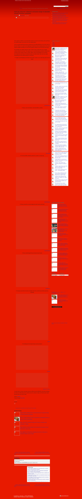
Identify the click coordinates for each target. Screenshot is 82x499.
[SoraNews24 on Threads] (57, 0)
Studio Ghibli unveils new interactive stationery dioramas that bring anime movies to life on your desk (61, 90)
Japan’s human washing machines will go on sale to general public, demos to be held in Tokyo (61, 156)
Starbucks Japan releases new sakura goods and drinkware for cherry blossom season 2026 (61, 167)
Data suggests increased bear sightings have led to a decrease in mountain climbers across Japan (38, 478)
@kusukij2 (48, 153)
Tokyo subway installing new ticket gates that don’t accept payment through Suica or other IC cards (60, 174)
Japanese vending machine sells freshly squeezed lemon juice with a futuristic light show (61, 149)
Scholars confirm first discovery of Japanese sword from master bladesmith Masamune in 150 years (22, 453)
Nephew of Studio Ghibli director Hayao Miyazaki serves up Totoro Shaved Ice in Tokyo (60, 69)
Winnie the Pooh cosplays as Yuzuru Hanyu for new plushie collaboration (62, 239)
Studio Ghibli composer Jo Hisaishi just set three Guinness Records (60, 107)
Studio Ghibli (64, 8)
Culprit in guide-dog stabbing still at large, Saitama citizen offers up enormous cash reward (42, 453)
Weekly (53, 43)
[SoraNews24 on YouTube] (59, 0)
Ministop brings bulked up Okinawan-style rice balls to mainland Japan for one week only (59, 23)
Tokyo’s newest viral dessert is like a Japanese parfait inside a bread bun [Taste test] (61, 139)
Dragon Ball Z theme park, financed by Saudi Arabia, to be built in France (63, 234)
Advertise (15, 496)
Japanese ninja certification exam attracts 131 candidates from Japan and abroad (61, 177)
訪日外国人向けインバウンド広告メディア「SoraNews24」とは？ (58, 293)
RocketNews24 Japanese (64, 0)
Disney (29, 408)
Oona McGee (16, 15)
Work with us (23, 496)
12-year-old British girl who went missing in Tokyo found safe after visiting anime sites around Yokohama (61, 118)
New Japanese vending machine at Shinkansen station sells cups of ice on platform (61, 142)
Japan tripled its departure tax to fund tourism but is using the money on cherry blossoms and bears (38, 469)
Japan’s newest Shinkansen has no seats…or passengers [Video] (61, 170)
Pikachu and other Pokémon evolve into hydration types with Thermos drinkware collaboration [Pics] (61, 79)
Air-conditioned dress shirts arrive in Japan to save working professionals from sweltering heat (61, 125)
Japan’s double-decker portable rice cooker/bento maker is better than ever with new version (63, 249)
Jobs (67, 8)
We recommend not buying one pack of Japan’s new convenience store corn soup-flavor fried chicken (61, 114)
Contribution (31, 496)
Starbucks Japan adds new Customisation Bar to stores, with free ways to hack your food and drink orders (60, 20)
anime (19, 408)
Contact (27, 496)
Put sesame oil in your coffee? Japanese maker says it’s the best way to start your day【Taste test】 (61, 184)
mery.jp (48, 371)
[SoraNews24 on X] (58, 0)
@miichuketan (47, 105)
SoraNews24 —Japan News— (25, 4)
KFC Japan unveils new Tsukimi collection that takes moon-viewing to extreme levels (63, 268)
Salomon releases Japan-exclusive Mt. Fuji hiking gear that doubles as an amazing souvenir (61, 180)
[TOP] (18, 8)
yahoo (49, 341)
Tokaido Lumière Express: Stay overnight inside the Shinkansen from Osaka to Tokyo (60, 13)
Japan (17, 408)
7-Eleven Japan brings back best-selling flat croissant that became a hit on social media (61, 104)
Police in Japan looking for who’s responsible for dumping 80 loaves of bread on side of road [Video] (38, 471)
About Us (19, 496)
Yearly (53, 46)
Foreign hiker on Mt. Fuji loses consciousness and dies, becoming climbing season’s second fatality (61, 111)
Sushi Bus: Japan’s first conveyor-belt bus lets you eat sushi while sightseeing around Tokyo (61, 87)
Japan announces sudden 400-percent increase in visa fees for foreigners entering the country (61, 153)
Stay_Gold (22, 397)
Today (53, 42)
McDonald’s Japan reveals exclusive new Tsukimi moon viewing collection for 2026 (59, 16)
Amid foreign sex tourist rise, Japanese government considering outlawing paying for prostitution (60, 76)
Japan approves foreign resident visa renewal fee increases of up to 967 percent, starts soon (60, 18)
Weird (61, 8)
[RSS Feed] (60, 0)
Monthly (53, 45)
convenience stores (24, 408)
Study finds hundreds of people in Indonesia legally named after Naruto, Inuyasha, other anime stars (61, 146)
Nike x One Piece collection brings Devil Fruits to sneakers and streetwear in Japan (60, 56)
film (31, 408)
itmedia (18, 396)
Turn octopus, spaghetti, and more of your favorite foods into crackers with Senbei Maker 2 (63, 254)
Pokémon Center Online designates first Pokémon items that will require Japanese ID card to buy (61, 132)
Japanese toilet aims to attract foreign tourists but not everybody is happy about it (61, 135)
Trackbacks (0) (16, 457)
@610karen (48, 288)
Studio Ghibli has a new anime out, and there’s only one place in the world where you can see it (61, 160)
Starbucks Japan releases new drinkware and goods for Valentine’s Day (61, 163)
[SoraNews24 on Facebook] (55, 0)
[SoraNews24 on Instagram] (56, 0)
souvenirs (34, 408)
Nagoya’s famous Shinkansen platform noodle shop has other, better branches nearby (63, 244)
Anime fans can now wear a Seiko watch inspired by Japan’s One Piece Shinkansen (61, 94)
